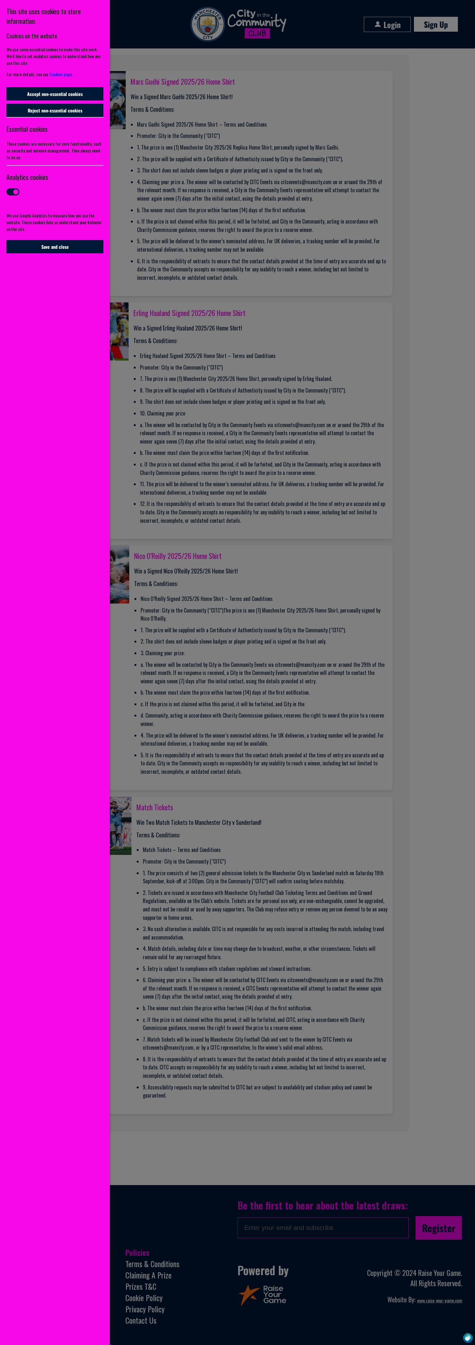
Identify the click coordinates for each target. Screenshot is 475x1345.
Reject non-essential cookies (55, 110)
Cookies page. (61, 74)
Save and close (55, 246)
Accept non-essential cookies (55, 93)
